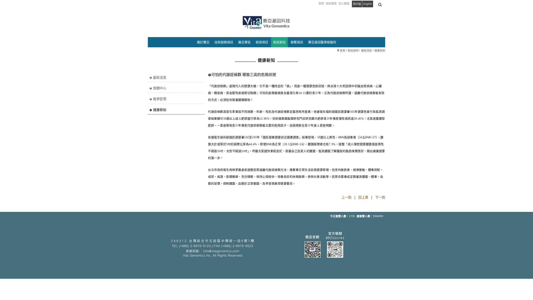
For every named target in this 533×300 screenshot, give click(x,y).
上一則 (346, 197)
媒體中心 (159, 88)
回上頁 (363, 197)
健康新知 (379, 50)
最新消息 (366, 50)
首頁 (342, 50)
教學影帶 (159, 99)
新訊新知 (353, 50)
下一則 (380, 197)
